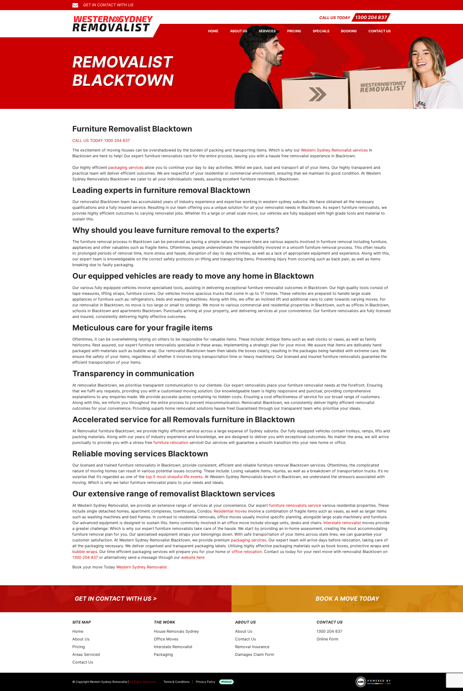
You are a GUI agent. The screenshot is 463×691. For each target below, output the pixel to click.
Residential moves (230, 511)
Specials (321, 31)
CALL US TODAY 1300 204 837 (101, 140)
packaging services (125, 167)
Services (267, 31)
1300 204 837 (371, 17)
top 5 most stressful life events (174, 476)
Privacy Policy (205, 682)
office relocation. (247, 551)
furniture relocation (170, 442)
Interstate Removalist (173, 646)
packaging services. (249, 540)
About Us (238, 31)
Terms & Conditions (176, 682)
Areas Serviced (86, 654)
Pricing (294, 31)
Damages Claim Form (254, 654)
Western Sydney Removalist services (334, 150)
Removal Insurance (252, 646)
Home (213, 31)
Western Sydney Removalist (141, 567)
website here (192, 557)
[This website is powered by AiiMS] (373, 682)
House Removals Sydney (176, 631)
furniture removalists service (295, 505)
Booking (349, 31)
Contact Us (379, 31)
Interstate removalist (342, 522)
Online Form (327, 639)
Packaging (163, 654)
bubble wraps (84, 551)
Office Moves (166, 639)
